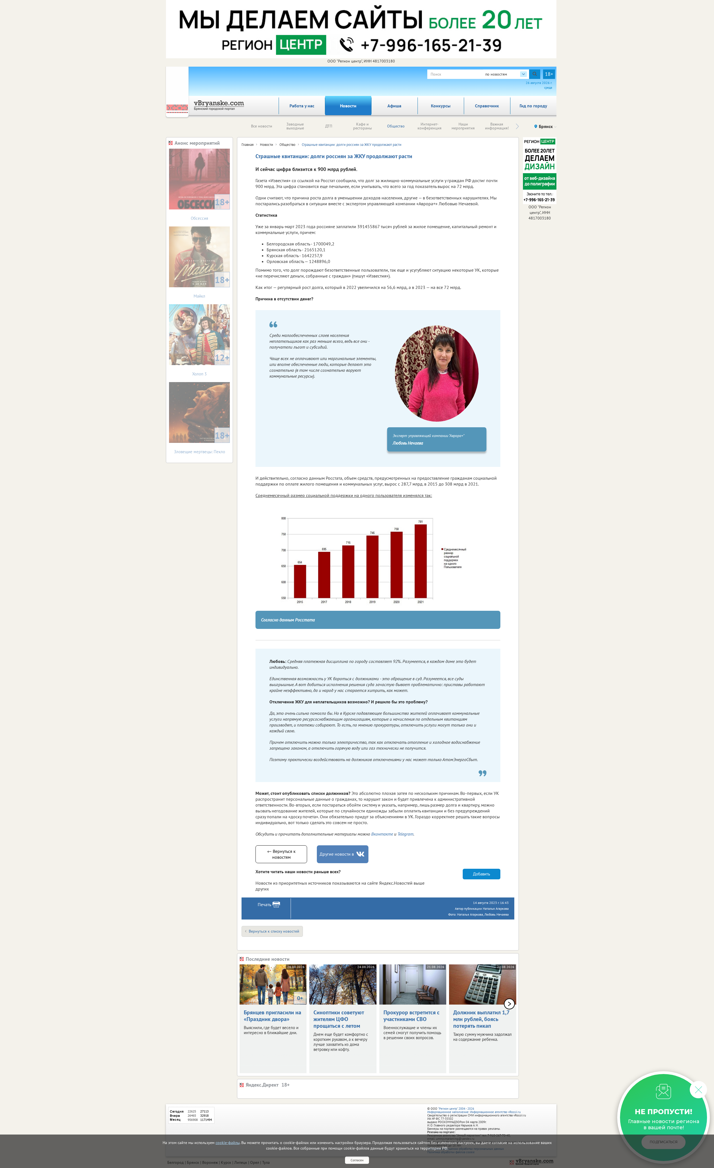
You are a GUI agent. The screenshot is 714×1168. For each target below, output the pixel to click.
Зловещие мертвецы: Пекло (202, 441)
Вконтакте (382, 834)
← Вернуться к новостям (281, 854)
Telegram (405, 834)
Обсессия (210, 208)
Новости (348, 105)
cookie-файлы (228, 1142)
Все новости (261, 126)
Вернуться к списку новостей (274, 931)
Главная (248, 144)
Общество (396, 126)
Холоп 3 (211, 364)
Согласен (357, 1160)
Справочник (487, 105)
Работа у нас (302, 105)
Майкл (212, 286)
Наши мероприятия (463, 126)
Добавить (481, 874)
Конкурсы (440, 105)
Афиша (394, 105)
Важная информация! (497, 126)
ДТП (328, 126)
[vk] (361, 854)
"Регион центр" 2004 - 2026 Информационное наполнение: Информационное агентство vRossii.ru (474, 1110)
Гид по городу (533, 105)
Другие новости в (337, 854)
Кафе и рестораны (362, 126)
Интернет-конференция (430, 126)
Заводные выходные (295, 126)
